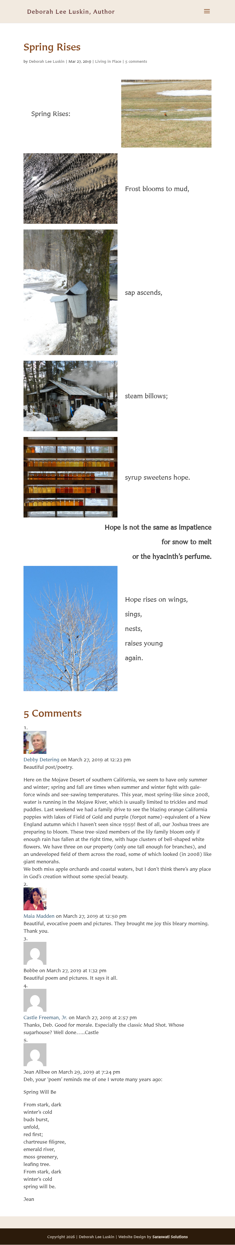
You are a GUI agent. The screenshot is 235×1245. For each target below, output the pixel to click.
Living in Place (108, 61)
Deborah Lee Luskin (46, 61)
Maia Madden (38, 916)
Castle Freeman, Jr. (45, 1017)
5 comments (136, 61)
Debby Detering (41, 759)
